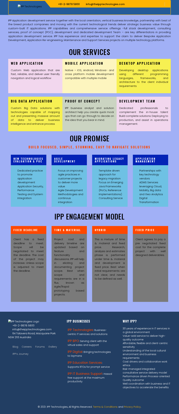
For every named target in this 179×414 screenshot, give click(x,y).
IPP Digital (75, 352)
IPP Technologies (80, 330)
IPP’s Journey (20, 354)
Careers (27, 346)
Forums (40, 346)
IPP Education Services (85, 363)
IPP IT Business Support (85, 374)
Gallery (52, 346)
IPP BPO (73, 341)
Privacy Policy (132, 407)
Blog (15, 346)
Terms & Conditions (105, 407)
